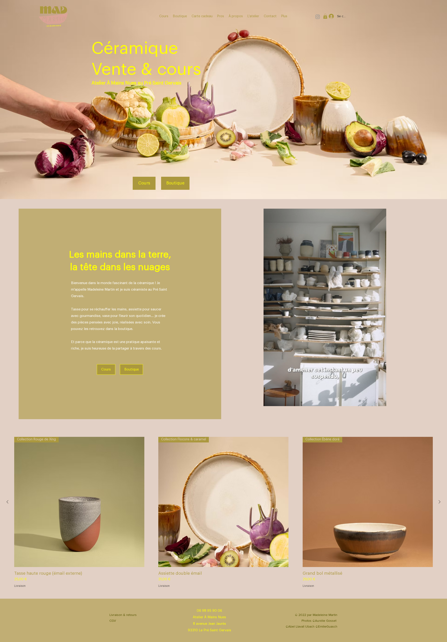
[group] (223, 512)
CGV (112, 620)
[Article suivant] (439, 502)
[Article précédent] (7, 502)
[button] (325, 16)
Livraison (20, 585)
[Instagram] (318, 17)
